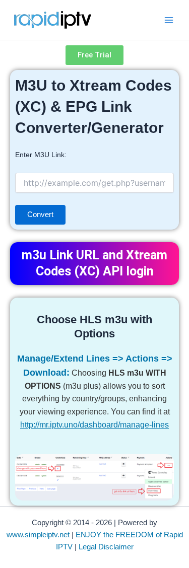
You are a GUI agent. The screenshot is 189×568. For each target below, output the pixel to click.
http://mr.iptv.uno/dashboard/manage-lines (94, 424)
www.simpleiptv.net (38, 535)
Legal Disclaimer (106, 547)
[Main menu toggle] (169, 20)
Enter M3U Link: (41, 155)
